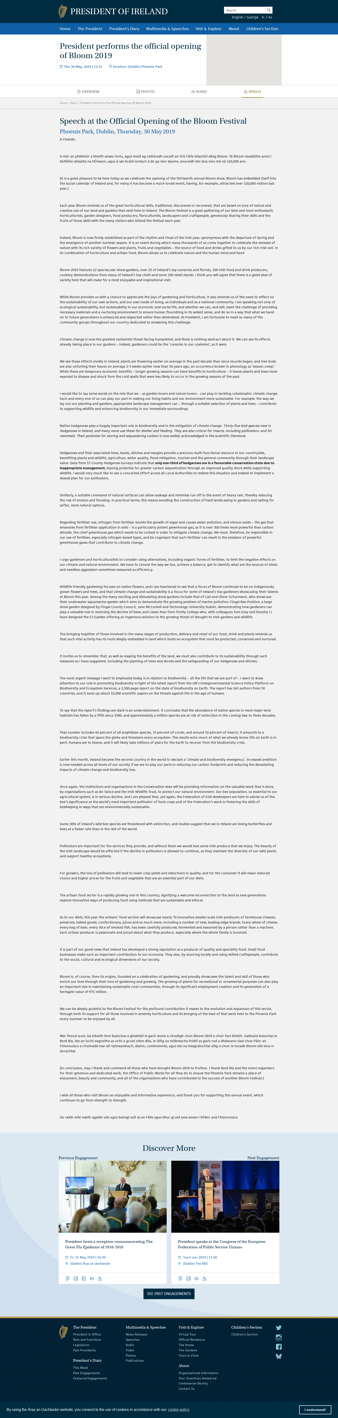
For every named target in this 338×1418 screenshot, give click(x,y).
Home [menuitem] (65, 28)
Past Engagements (86, 1373)
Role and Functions (87, 1340)
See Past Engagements (169, 1293)
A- (263, 17)
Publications (135, 1360)
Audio (130, 1345)
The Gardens (188, 1350)
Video (130, 1350)
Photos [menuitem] (149, 92)
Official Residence (192, 1340)
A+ (270, 17)
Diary (74, 103)
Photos (131, 1355)
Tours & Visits (189, 1355)
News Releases (136, 1334)
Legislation (81, 1345)
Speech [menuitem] (256, 92)
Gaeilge (252, 17)
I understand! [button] (315, 1410)
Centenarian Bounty (193, 1383)
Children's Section (244, 1334)
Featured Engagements (90, 1378)
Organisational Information (198, 1373)
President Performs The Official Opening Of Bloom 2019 (115, 103)
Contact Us (187, 1389)
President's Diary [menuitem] (124, 28)
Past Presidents (84, 1350)
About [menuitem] (234, 28)
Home (63, 103)
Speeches (133, 1340)
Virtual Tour (187, 1334)
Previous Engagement (78, 1157)
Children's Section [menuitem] (262, 28)
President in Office (87, 1334)
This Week (80, 1368)
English (237, 17)
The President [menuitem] (89, 28)
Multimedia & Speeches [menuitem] (167, 28)
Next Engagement (263, 1157)
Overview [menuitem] (92, 92)
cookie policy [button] (178, 1410)
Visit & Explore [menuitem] (208, 28)
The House (186, 1345)
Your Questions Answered (197, 1378)
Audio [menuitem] (202, 92)
